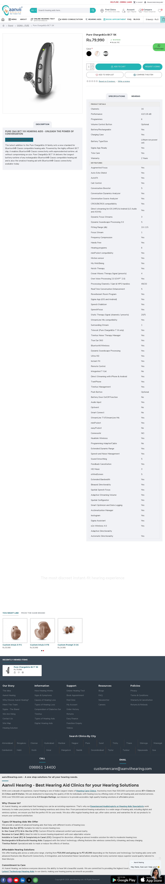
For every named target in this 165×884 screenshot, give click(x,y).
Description (42, 124)
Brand (10, 25)
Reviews (135, 96)
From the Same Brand (33, 613)
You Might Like (11, 613)
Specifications (117, 96)
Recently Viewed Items (15, 660)
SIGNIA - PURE (23, 25)
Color (88, 48)
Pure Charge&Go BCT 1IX (26, 667)
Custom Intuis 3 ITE (39, 645)
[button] (41, 650)
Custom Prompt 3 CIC (68, 645)
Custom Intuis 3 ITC (12, 645)
